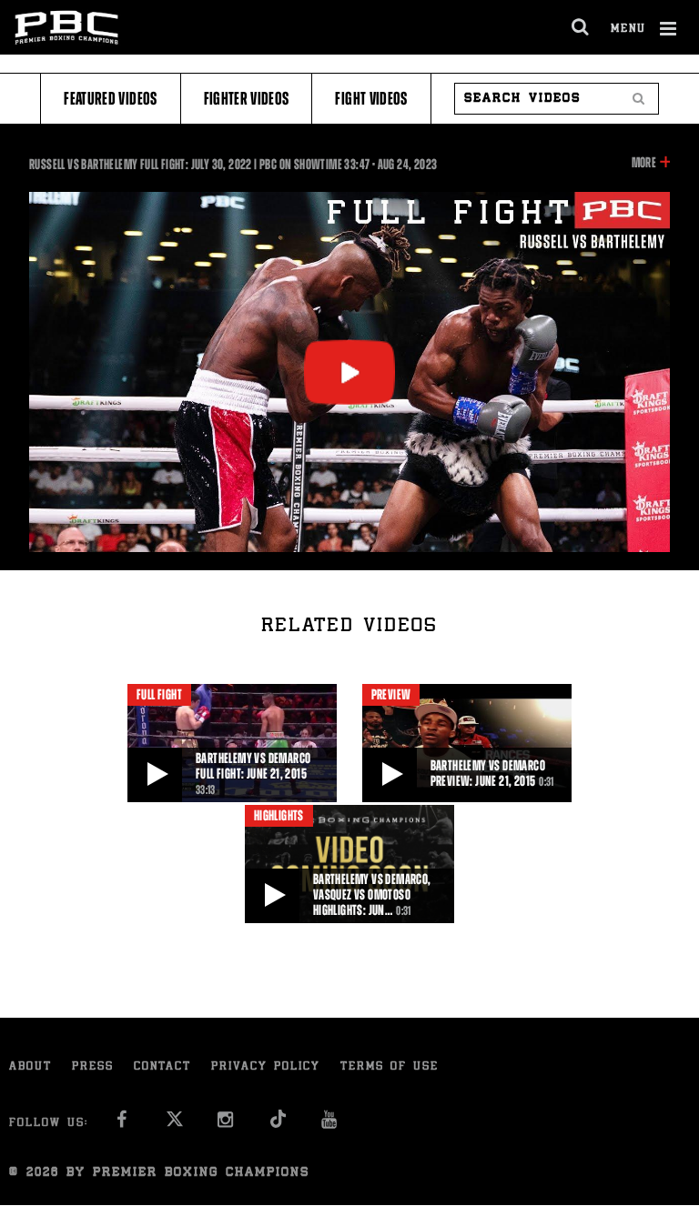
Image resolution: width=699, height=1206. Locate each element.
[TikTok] (278, 1124)
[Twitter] (174, 1124)
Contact (162, 1067)
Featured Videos (110, 98)
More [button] (644, 164)
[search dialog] (581, 27)
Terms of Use (389, 1067)
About (30, 1067)
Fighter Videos (246, 98)
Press (93, 1067)
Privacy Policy (265, 1067)
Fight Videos (371, 98)
